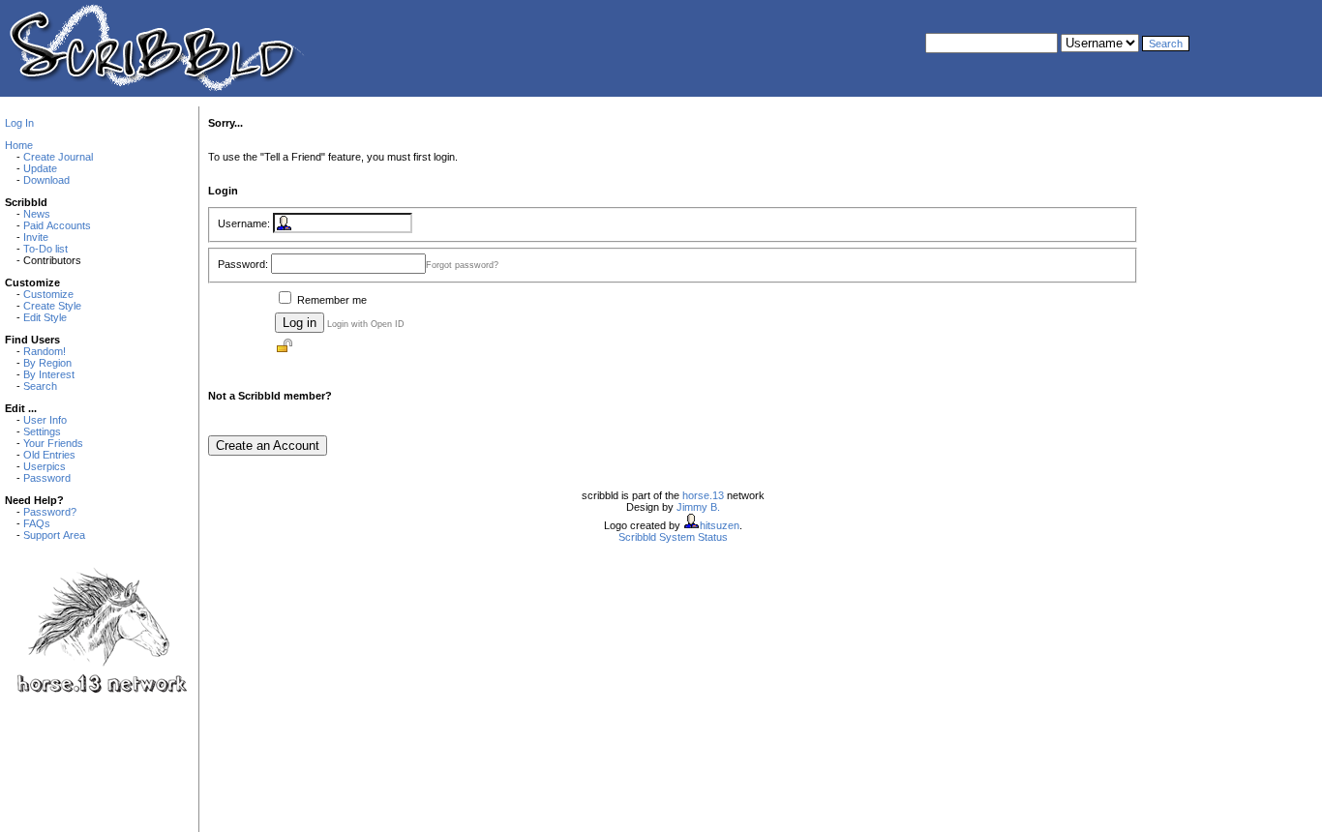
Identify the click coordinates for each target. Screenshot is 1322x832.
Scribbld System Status (673, 537)
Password (47, 478)
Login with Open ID (366, 324)
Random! (44, 351)
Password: (243, 264)
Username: (244, 223)
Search (40, 386)
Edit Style (45, 317)
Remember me (332, 300)
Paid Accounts (57, 225)
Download (46, 180)
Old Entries (49, 455)
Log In (19, 123)
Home (19, 145)
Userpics (44, 466)
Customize (48, 294)
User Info (45, 420)
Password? (49, 512)
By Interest (49, 374)
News (36, 214)
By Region (47, 363)
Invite (35, 237)
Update (40, 168)
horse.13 (703, 495)
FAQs (36, 523)
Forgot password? (462, 265)
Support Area (54, 535)
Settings (42, 431)
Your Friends (53, 443)
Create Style (52, 306)
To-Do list (45, 248)
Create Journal (58, 157)
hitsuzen (719, 525)
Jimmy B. (698, 507)
